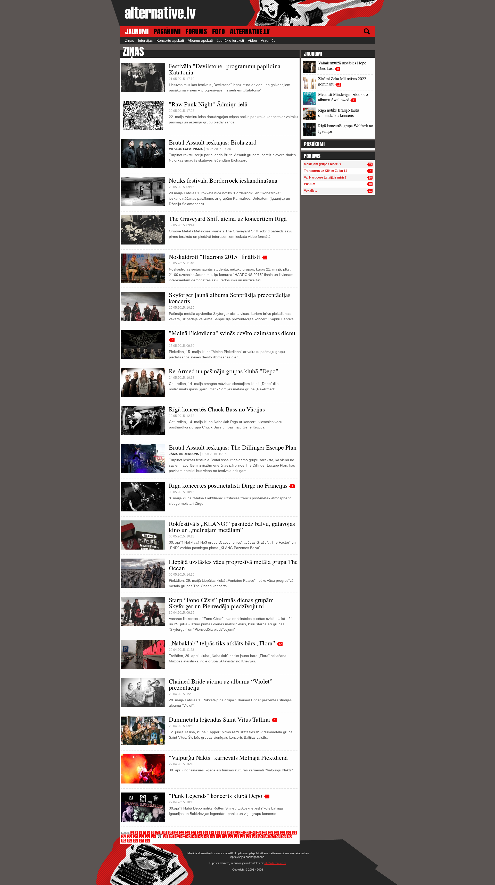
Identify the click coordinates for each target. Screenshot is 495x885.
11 (176, 833)
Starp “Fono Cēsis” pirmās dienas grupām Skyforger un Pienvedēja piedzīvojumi (221, 603)
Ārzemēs (268, 40)
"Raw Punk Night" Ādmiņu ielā (208, 104)
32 (124, 836)
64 (141, 840)
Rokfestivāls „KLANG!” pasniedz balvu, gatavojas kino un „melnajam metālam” (232, 526)
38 (159, 836)
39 (165, 836)
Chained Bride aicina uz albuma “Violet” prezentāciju (221, 684)
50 (230, 836)
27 (271, 833)
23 (247, 833)
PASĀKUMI (167, 32)
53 (248, 836)
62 (129, 840)
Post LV (309, 184)
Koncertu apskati (170, 40)
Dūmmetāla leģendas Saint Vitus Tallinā (219, 719)
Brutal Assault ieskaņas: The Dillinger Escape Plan (232, 447)
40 (171, 836)
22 (241, 833)
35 (141, 836)
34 (135, 836)
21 (235, 833)
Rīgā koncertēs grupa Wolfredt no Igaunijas (345, 128)
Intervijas (145, 40)
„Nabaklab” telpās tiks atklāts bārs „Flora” (222, 643)
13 (187, 833)
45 (201, 836)
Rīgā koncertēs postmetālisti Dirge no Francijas (228, 485)
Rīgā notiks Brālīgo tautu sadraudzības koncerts (338, 112)
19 (223, 833)
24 (253, 833)
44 (195, 836)
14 (193, 833)
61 (124, 840)
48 (218, 836)
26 (265, 833)
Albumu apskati (200, 40)
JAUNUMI (136, 32)
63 (135, 840)
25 (259, 833)
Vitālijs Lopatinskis (186, 149)
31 (294, 833)
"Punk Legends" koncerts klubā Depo (215, 795)
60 (290, 836)
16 (205, 833)
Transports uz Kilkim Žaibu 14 (325, 171)
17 (211, 833)
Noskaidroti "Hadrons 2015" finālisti (214, 256)
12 (280, 643)
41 (177, 836)
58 (278, 836)
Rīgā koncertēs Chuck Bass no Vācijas (217, 409)
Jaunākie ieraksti (230, 40)
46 (207, 836)
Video (252, 40)
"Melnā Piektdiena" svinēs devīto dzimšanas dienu (232, 333)
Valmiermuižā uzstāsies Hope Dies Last (342, 65)
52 (242, 836)
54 (254, 836)
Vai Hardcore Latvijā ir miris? (325, 177)
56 (266, 836)
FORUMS (196, 32)
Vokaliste (310, 190)
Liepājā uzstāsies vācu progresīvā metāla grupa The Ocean (233, 565)
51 (236, 836)
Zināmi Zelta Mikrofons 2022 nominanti (342, 81)
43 (189, 836)
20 (229, 833)
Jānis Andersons (184, 454)
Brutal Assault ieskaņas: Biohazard (213, 142)
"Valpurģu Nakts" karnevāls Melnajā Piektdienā (228, 757)
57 (272, 836)
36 (147, 836)
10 (170, 833)
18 (217, 833)
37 (153, 836)
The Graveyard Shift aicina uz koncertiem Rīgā (228, 218)
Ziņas (129, 40)
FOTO (218, 32)
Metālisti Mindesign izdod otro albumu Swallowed (343, 96)
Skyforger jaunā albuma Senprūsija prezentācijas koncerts (229, 298)
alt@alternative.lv (275, 863)
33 (129, 836)
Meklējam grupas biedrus (322, 164)
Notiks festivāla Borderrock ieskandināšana (223, 180)
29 (282, 833)
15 (199, 833)
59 (284, 836)
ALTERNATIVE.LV (250, 32)
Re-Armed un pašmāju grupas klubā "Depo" (223, 371)
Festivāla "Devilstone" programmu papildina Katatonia (224, 69)
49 (224, 836)
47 (212, 836)
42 (183, 836)
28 (276, 833)
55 (260, 836)
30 (288, 833)
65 (147, 840)
